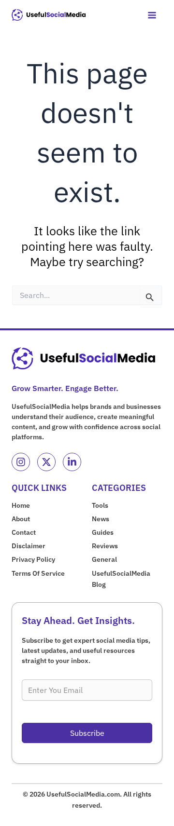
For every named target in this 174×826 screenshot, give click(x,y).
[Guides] (103, 532)
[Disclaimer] (28, 546)
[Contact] (24, 532)
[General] (104, 559)
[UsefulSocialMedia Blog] (127, 579)
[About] (21, 519)
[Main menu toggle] (151, 15)
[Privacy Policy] (33, 559)
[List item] (21, 462)
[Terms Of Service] (38, 573)
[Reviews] (105, 546)
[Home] (21, 505)
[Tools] (100, 505)
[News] (100, 519)
